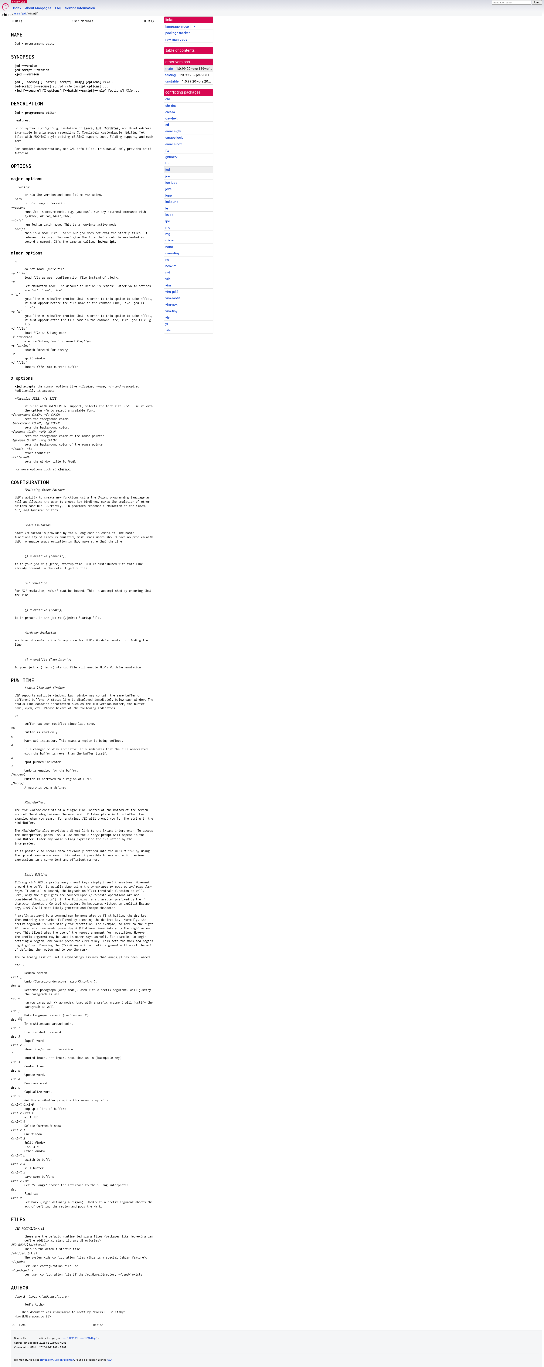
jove (168, 189)
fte (167, 150)
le (166, 208)
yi (166, 324)
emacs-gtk (173, 131)
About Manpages (38, 8)
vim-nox (171, 304)
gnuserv (171, 157)
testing (170, 75)
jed (24, 13)
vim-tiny (171, 311)
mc (167, 227)
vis (167, 317)
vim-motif (172, 298)
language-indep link (180, 26)
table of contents (180, 50)
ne (167, 260)
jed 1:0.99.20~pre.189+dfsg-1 (80, 1338)
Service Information (80, 8)
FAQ (58, 8)
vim (168, 285)
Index (17, 8)
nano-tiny (172, 253)
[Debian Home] (5, 8)
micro (169, 240)
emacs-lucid (174, 137)
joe (167, 176)
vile (168, 279)
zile (168, 330)
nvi (167, 272)
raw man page (176, 39)
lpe (167, 221)
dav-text (171, 118)
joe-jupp (171, 183)
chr (167, 99)
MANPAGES (19, 1)
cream (170, 112)
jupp (168, 195)
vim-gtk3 (171, 292)
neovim (171, 266)
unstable (171, 81)
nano (169, 247)
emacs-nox (173, 144)
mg (167, 234)
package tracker (177, 33)
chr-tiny (171, 106)
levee (169, 215)
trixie (17, 13)
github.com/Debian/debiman (57, 1359)
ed (167, 125)
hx (167, 163)
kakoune (171, 202)
